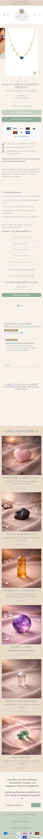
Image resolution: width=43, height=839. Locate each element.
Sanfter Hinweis (21, 256)
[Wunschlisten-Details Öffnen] (4, 15)
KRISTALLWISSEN (21, 243)
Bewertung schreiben (21, 295)
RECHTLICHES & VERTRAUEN (21, 814)
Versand (27, 98)
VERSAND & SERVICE (21, 828)
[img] (22, 330)
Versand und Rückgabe (21, 262)
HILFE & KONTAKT (21, 821)
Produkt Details (21, 237)
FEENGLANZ (21, 81)
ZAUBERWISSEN (21, 249)
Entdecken (21, 488)
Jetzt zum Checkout (21, 119)
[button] (19, 370)
